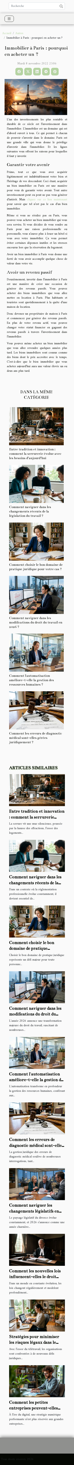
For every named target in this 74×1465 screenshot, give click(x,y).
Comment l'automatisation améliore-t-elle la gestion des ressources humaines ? (31, 680)
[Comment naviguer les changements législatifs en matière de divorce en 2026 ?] (37, 1184)
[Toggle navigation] (9, 19)
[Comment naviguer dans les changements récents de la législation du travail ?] (36, 484)
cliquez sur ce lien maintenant (47, 199)
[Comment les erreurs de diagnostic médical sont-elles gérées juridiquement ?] (36, 710)
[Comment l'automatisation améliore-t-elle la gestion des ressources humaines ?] (36, 653)
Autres (19, 33)
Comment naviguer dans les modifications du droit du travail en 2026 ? (35, 622)
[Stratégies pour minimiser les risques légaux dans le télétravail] (37, 1315)
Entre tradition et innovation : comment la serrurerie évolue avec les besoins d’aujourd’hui (35, 453)
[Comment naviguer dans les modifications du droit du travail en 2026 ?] (36, 595)
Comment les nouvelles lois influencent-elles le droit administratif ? (35, 1276)
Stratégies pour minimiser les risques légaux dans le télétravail (34, 1342)
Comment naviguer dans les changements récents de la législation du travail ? (30, 511)
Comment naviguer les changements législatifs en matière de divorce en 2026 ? (36, 1211)
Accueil (6, 33)
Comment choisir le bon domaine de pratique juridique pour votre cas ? (33, 948)
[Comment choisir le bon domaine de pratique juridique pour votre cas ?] (36, 542)
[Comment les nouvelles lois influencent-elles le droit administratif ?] (37, 1249)
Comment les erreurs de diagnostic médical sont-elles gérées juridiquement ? (35, 737)
